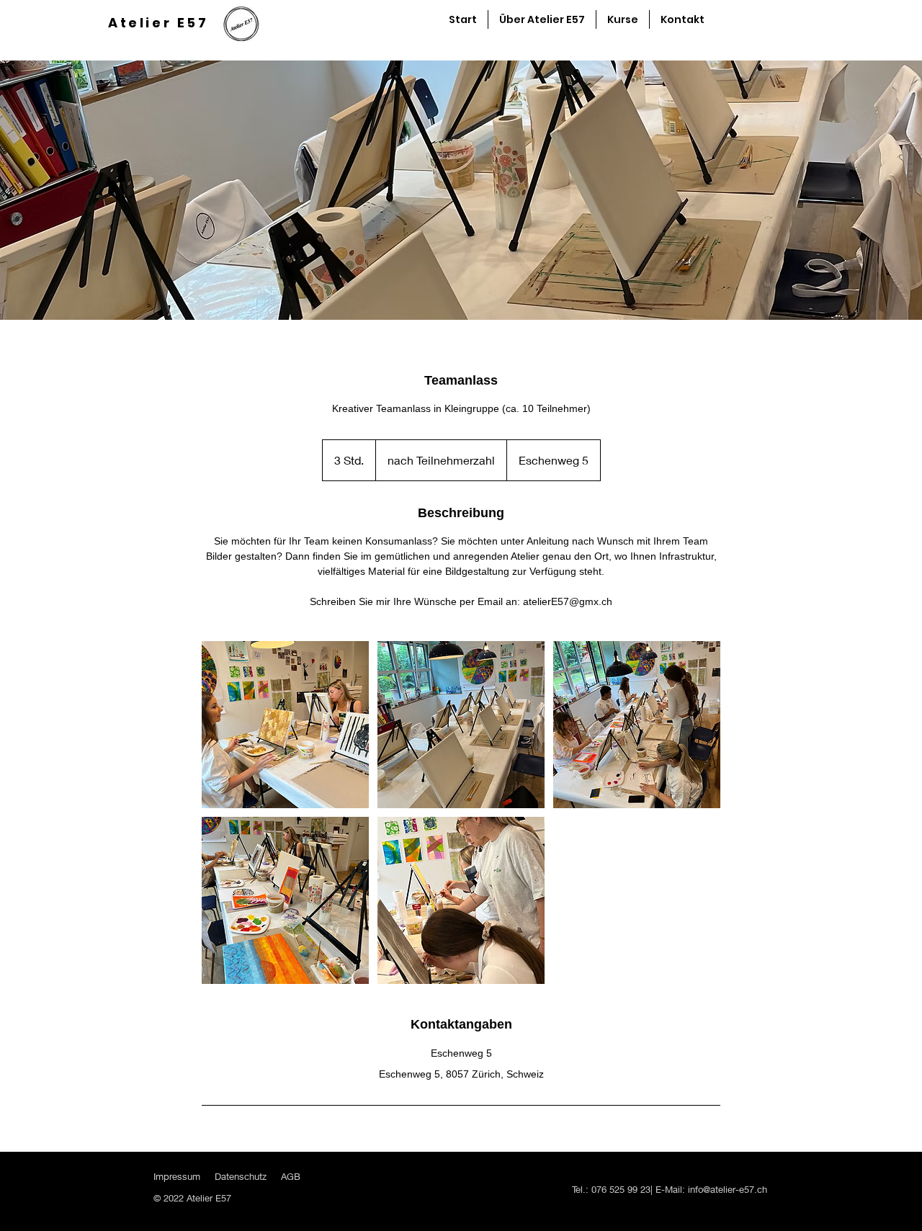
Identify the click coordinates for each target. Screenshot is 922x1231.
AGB (290, 1176)
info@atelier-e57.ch (727, 1189)
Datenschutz (241, 1176)
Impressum (176, 1176)
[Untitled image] (285, 724)
